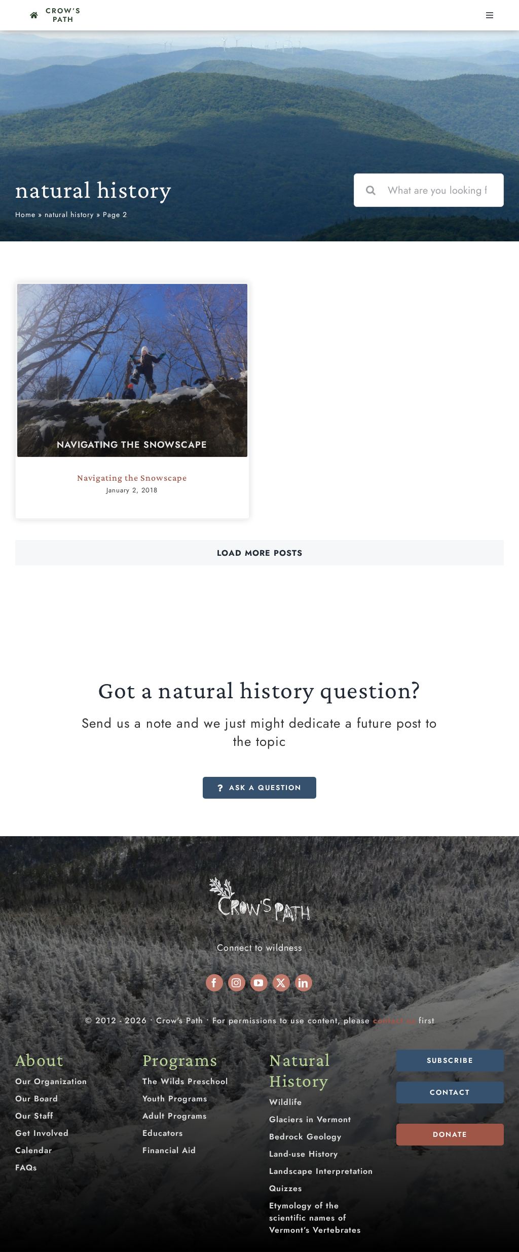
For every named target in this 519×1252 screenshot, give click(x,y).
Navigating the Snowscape (132, 444)
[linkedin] (303, 982)
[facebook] (214, 982)
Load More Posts (260, 553)
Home (25, 214)
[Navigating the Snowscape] (132, 370)
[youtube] (259, 982)
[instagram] (236, 982)
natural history (69, 214)
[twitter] (281, 982)
